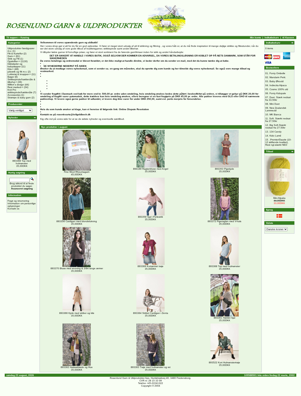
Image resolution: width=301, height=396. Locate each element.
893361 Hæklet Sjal (224, 317)
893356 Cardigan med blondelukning (76, 221)
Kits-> (11, 69)
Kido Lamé (275, 135)
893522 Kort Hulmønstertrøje (224, 362)
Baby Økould (276, 81)
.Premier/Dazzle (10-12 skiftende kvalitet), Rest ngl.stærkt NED (278, 142)
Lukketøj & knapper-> (19, 74)
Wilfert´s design (16, 84)
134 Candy (275, 131)
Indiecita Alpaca (278, 85)
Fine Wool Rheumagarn (77, 172)
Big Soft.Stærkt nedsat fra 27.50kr (275, 126)
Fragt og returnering (18, 201)
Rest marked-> (15, 87)
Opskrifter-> (14, 61)
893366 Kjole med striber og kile (76, 313)
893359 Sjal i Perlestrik (150, 217)
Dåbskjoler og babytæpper (15, 65)
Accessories (14, 95)
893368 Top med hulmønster (21, 162)
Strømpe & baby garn (19, 97)
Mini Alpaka (279, 198)
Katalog (24, 37)
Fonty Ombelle (277, 73)
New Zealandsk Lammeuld (275, 109)
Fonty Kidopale (277, 93)
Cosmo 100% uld (278, 89)
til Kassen (288, 37)
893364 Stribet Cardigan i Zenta (150, 313)
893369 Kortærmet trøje (150, 266)
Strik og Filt (14, 58)
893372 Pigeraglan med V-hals (224, 221)
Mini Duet (274, 104)
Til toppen (12, 37)
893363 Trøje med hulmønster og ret (150, 367)
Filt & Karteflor (15, 53)
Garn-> (11, 56)
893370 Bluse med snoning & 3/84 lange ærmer (77, 268)
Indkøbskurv (272, 37)
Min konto (255, 37)
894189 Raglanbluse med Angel (150, 169)
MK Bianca (275, 114)
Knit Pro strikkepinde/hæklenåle (20, 91)
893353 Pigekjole (224, 169)
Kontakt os (13, 208)
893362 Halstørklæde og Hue (77, 367)
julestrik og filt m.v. (17, 71)
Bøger (11, 77)
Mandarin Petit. (277, 77)
